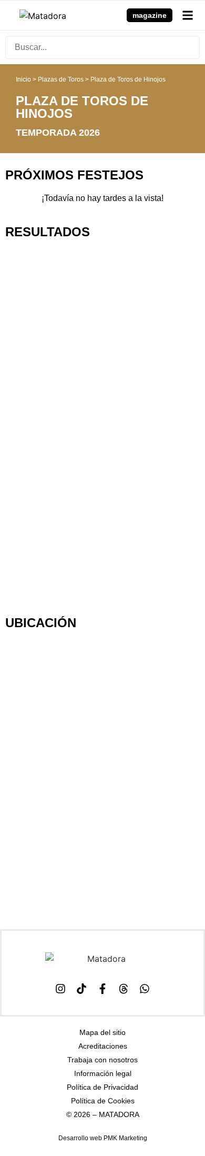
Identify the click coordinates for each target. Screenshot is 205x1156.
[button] (187, 15)
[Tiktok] (81, 988)
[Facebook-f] (102, 988)
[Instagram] (60, 988)
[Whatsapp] (144, 988)
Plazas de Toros (61, 79)
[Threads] (123, 988)
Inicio (23, 79)
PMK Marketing (125, 1138)
